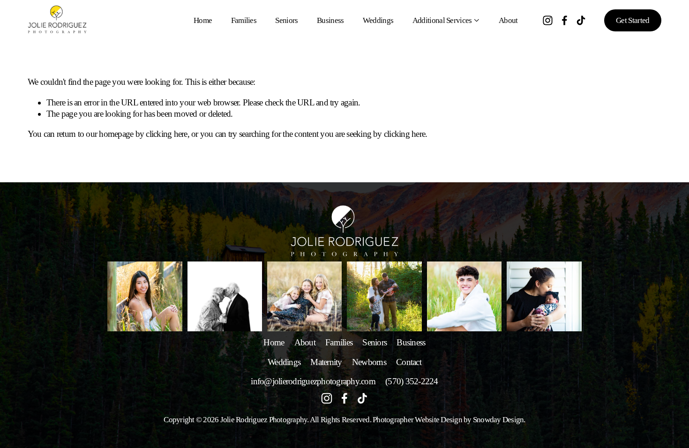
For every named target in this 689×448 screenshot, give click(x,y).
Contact (408, 362)
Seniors (286, 20)
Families (244, 20)
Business (330, 20)
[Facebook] (564, 20)
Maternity (326, 362)
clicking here (166, 134)
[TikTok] (581, 20)
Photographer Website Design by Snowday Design (448, 419)
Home (203, 20)
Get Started (633, 20)
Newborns (369, 362)
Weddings (378, 20)
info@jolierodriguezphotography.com (313, 381)
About (508, 20)
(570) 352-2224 (411, 381)
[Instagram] (548, 20)
